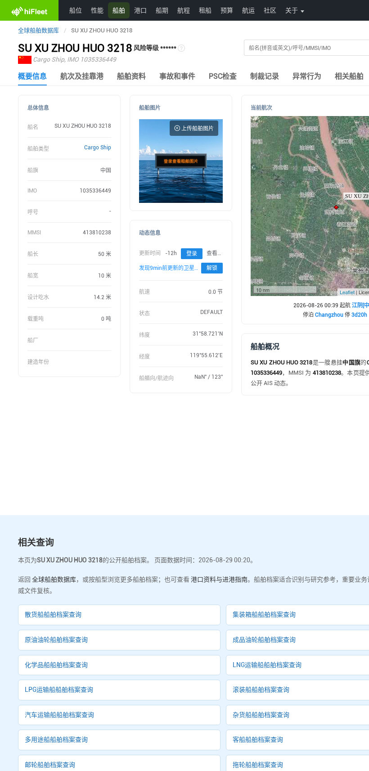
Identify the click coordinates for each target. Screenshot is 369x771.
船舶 (118, 10)
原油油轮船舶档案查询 (56, 639)
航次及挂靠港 (82, 76)
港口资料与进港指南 (219, 579)
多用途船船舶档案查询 (56, 739)
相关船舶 (349, 76)
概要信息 (32, 76)
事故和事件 (177, 76)
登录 (191, 254)
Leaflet (347, 292)
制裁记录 (264, 76)
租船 (205, 10)
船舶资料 (131, 76)
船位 (75, 10)
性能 (97, 10)
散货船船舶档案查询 (53, 614)
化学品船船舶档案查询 (56, 664)
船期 (162, 10)
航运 (248, 10)
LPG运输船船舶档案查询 (59, 689)
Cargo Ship (97, 147)
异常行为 (306, 76)
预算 (226, 10)
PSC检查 (223, 76)
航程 (183, 10)
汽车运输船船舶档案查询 (59, 714)
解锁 (212, 268)
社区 (270, 10)
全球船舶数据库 (38, 30)
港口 (140, 10)
